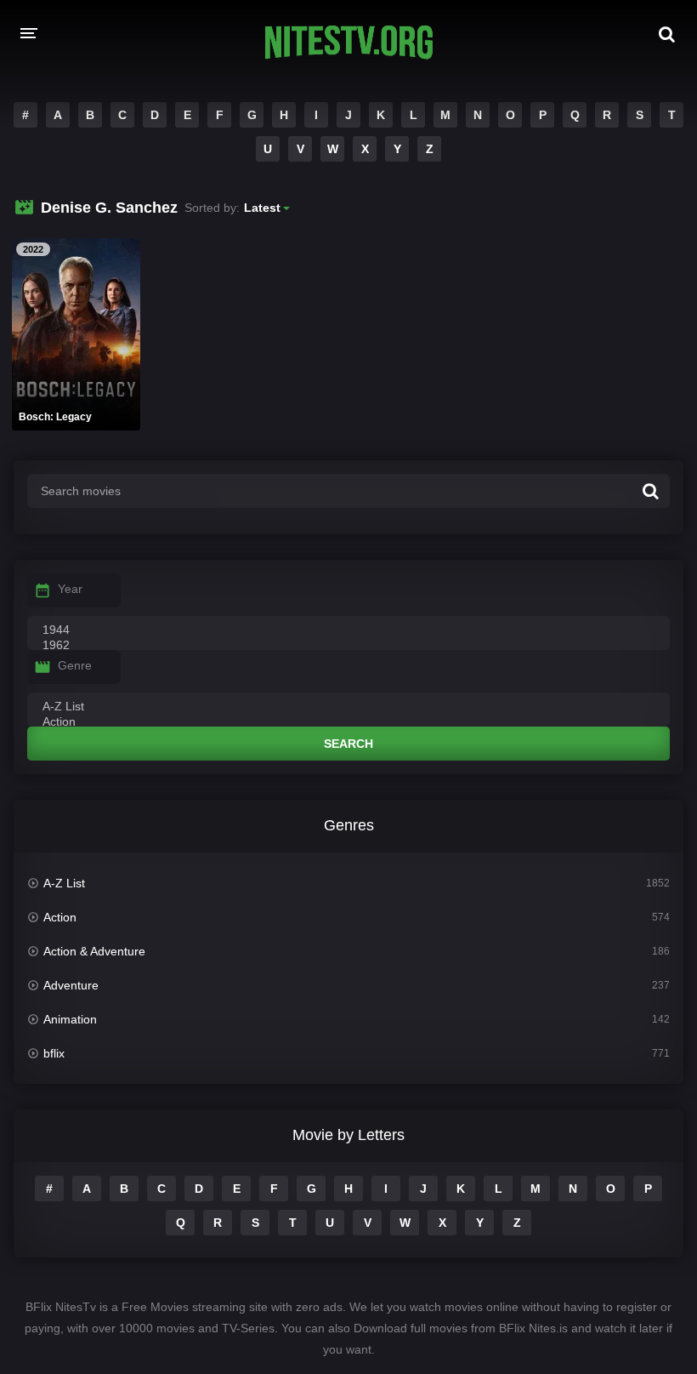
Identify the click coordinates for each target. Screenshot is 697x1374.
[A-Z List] (348, 707)
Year (70, 589)
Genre (75, 665)
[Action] (348, 722)
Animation (70, 1019)
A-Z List (64, 883)
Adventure (71, 985)
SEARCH (348, 743)
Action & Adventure (94, 951)
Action (59, 917)
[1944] (348, 630)
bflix (54, 1053)
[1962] (348, 645)
